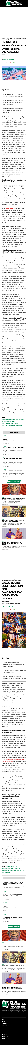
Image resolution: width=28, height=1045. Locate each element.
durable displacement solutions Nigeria (13, 419)
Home (3, 38)
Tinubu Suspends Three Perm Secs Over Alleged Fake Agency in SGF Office (13, 438)
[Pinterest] (10, 62)
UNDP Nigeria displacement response (12, 425)
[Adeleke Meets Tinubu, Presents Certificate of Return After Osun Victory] (14, 533)
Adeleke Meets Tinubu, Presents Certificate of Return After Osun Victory (13, 460)
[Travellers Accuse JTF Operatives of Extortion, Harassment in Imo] (14, 511)
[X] (6, 62)
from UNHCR (10, 208)
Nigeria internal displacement (10, 423)
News (7, 38)
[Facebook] (3, 62)
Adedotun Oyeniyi (8, 59)
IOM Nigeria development (8, 421)
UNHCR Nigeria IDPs (7, 427)
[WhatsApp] (13, 62)
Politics (5, 457)
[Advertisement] (14, 21)
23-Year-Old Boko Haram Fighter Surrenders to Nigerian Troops (12, 471)
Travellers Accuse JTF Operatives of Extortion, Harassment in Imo (13, 448)
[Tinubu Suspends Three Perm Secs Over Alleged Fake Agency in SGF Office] (14, 489)
